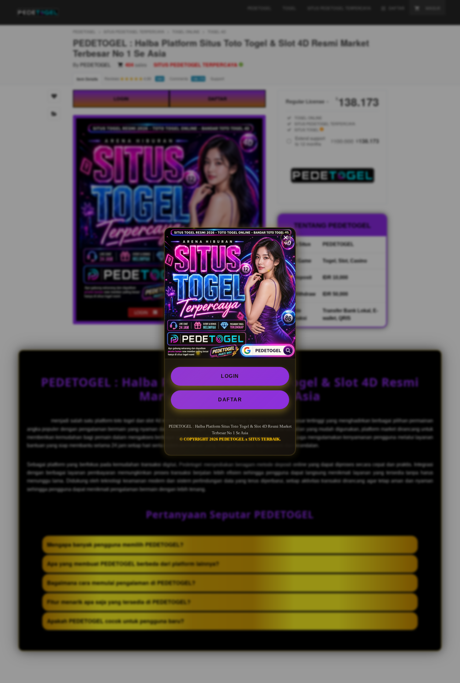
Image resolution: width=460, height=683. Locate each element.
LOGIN (230, 376)
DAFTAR (230, 399)
